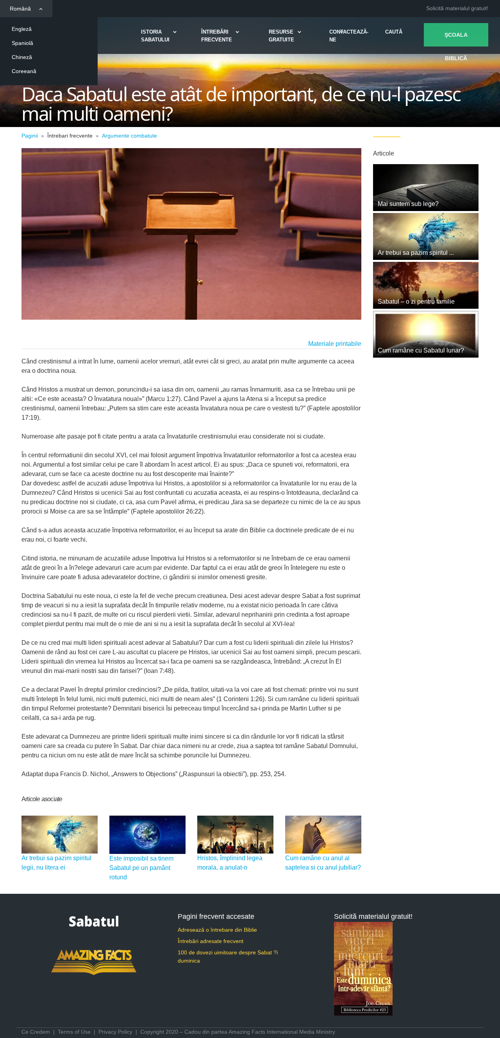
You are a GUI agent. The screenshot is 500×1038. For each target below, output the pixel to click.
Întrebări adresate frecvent (210, 941)
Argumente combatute (129, 135)
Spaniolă (22, 43)
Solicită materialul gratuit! (457, 8)
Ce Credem (35, 1032)
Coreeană (24, 71)
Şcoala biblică (456, 39)
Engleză (22, 29)
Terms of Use (74, 1032)
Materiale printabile (334, 343)
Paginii (29, 135)
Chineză (22, 57)
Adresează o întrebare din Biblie (217, 930)
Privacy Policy (115, 1032)
